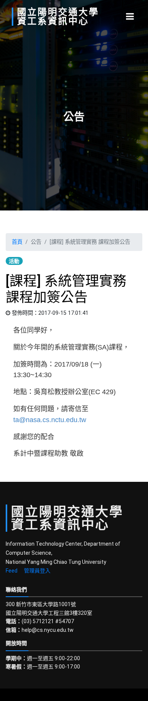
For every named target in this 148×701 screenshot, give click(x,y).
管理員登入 (37, 571)
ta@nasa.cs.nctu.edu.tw (49, 420)
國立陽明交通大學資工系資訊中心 (58, 16)
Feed (11, 571)
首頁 (17, 242)
